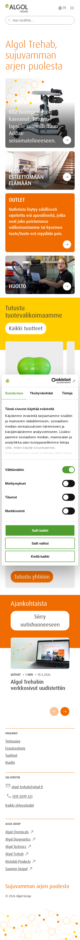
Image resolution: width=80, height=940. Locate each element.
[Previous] (54, 711)
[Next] (64, 711)
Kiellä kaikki (40, 556)
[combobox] (40, 20)
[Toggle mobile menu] (72, 8)
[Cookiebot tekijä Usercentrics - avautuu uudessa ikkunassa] (56, 381)
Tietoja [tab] (67, 393)
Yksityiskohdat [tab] (41, 393)
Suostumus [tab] (14, 393)
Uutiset (16, 675)
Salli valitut (40, 543)
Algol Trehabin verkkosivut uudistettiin (38, 685)
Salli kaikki (40, 530)
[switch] (68, 483)
